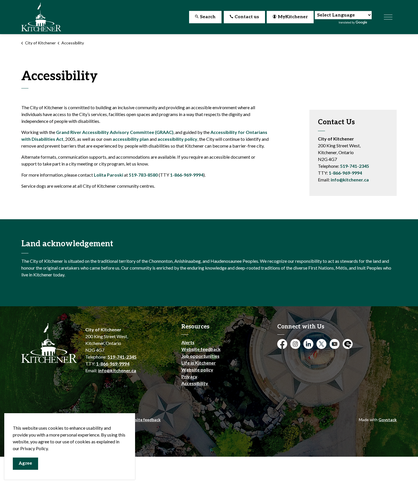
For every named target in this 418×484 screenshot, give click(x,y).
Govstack (387, 419)
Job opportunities (200, 356)
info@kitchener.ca (350, 179)
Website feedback (201, 349)
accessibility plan (131, 139)
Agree (25, 463)
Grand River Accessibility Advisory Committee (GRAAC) (114, 132)
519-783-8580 (143, 174)
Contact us (247, 17)
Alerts (187, 342)
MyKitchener (293, 17)
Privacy (189, 376)
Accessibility (194, 383)
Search (208, 17)
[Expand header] (388, 17)
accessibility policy (177, 139)
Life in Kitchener (198, 362)
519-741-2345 (354, 166)
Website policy (197, 369)
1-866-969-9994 (186, 174)
